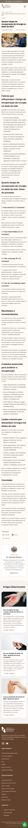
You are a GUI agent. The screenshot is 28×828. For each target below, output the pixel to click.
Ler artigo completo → (9, 630)
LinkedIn (16, 534)
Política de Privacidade (7, 770)
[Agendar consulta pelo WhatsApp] (25, 825)
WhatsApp (10, 1)
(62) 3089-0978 (18, 1)
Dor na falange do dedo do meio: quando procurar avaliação (13, 655)
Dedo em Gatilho (5, 785)
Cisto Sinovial (4, 797)
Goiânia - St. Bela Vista (9, 809)
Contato (3, 764)
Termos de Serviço (6, 767)
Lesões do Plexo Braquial (7, 788)
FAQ (10, 12)
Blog (7, 12)
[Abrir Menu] (25, 6)
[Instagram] (3, 743)
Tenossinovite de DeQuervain (8, 791)
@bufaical (15, 573)
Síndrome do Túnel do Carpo (8, 783)
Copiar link (7, 538)
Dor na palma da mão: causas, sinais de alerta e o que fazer (13, 612)
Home (2, 12)
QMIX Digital (18, 825)
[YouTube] (7, 743)
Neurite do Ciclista (5, 799)
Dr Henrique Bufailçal (6, 756)
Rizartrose (3, 794)
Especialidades (5, 758)
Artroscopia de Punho (6, 780)
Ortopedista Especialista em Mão (9, 753)
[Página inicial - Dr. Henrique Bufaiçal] (6, 6)
